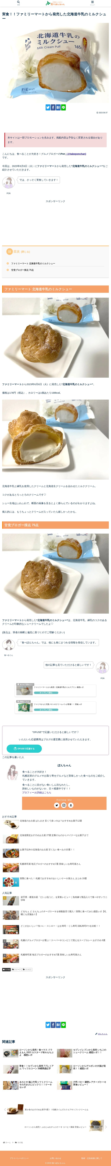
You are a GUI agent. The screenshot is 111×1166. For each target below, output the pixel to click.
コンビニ (28, 970)
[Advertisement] (55, 122)
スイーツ (17, 970)
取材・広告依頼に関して (91, 1158)
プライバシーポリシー (19, 1158)
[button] (92, 593)
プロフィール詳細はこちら (36, 792)
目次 (17, 251)
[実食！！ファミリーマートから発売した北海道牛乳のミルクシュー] (58, 107)
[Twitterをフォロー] (56, 805)
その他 (7, 970)
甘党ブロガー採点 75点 (22, 270)
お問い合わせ (55, 1158)
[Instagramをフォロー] (63, 805)
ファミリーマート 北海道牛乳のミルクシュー (33, 263)
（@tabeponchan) (75, 154)
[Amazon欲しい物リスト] (71, 805)
